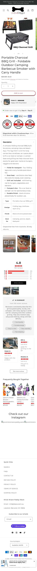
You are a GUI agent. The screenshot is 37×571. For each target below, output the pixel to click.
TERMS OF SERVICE (11, 488)
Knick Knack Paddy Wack (17, 558)
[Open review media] (7, 290)
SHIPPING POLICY (10, 493)
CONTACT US (8, 476)
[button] (4, 10)
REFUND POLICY (10, 480)
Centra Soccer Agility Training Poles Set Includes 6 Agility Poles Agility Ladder (17, 562)
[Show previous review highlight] (1, 102)
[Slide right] (23, 54)
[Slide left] (14, 54)
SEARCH (7, 467)
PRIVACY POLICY (10, 484)
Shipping (12, 79)
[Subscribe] (30, 519)
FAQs (6, 471)
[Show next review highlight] (35, 102)
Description (7, 142)
